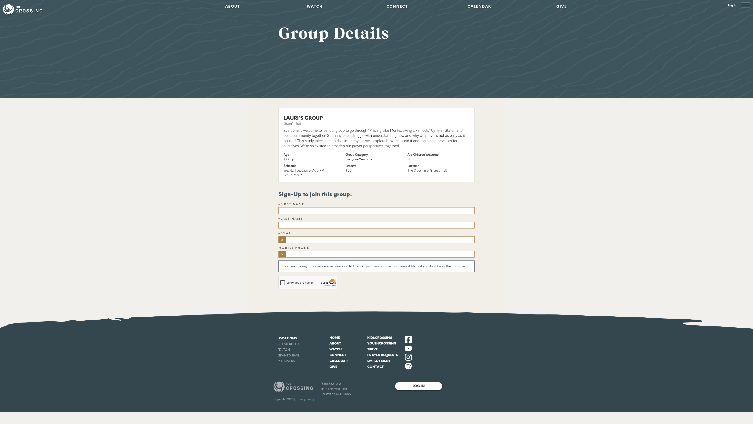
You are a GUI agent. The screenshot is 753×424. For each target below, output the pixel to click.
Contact (375, 367)
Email (286, 233)
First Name (292, 204)
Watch (315, 6)
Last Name (291, 218)
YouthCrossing (381, 343)
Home (334, 338)
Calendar (479, 6)
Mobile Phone (293, 247)
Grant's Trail (288, 355)
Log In (732, 5)
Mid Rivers (286, 361)
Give (561, 6)
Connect (397, 6)
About (232, 6)
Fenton (283, 350)
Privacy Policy (305, 399)
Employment (378, 361)
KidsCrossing (379, 338)
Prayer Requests (382, 355)
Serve (372, 349)
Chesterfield (288, 344)
